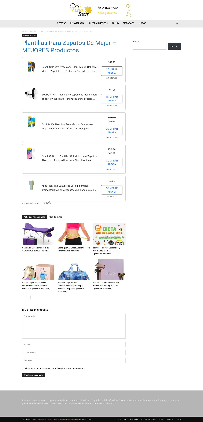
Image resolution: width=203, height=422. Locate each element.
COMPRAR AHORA (112, 71)
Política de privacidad (52, 419)
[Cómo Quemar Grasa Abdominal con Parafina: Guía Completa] (74, 234)
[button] (177, 23)
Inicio (24, 31)
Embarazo (128, 23)
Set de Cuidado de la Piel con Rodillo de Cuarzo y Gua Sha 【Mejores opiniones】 (106, 285)
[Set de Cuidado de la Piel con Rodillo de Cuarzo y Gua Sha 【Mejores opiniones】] (109, 269)
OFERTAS (61, 23)
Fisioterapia (77, 23)
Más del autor (55, 217)
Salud (115, 23)
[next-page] (29, 297)
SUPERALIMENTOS (98, 23)
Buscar (136, 41)
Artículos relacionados (34, 217)
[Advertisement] (157, 75)
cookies (65, 419)
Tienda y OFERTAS (36, 31)
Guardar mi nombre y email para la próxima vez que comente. (55, 368)
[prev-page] (24, 297)
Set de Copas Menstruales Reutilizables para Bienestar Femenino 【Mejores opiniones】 (36, 285)
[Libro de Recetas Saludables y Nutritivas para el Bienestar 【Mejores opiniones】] (109, 234)
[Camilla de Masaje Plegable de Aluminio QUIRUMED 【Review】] (38, 234)
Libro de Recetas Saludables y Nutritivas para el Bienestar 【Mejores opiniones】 (106, 251)
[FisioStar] (101, 10)
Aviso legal (37, 419)
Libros (142, 23)
